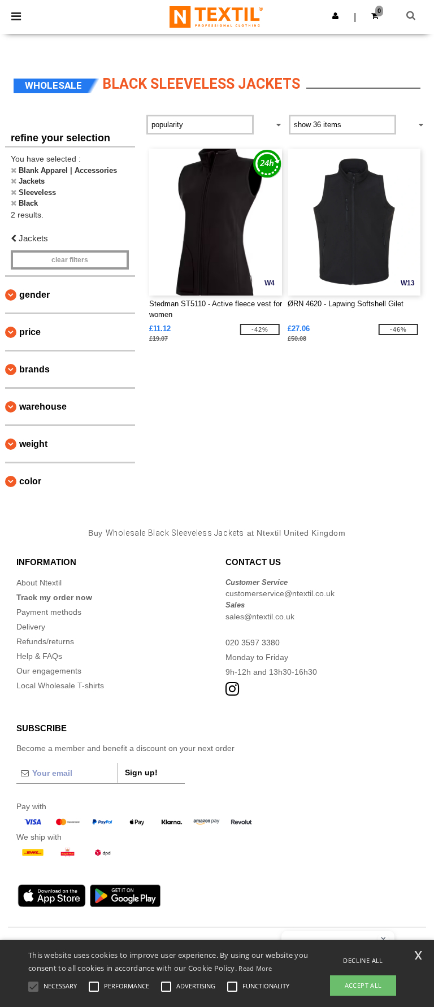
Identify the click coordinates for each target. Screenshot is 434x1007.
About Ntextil (39, 582)
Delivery (30, 626)
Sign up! (141, 772)
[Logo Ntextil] (216, 16)
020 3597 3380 (252, 642)
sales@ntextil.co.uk (259, 616)
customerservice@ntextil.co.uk (280, 593)
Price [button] (30, 332)
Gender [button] (34, 295)
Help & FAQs (39, 656)
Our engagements (48, 670)
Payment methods (48, 612)
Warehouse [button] (43, 406)
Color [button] (30, 481)
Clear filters (69, 260)
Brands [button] (34, 369)
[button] (335, 15)
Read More (255, 968)
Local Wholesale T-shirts (60, 685)
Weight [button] (33, 444)
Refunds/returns (45, 641)
